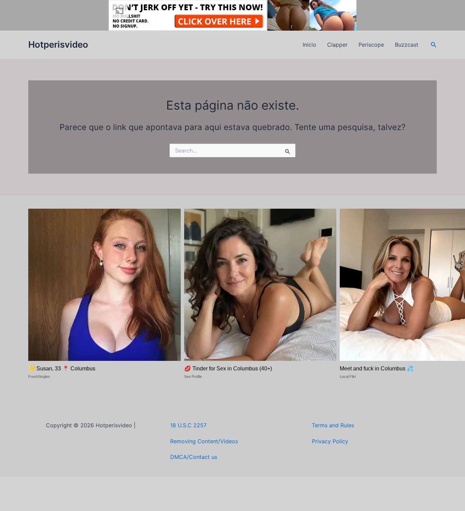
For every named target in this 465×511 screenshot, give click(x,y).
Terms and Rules (333, 425)
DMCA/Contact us (193, 456)
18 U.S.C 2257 (188, 425)
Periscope (371, 44)
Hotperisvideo (58, 44)
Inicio (309, 44)
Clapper (337, 44)
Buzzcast (406, 44)
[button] (434, 45)
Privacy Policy (330, 441)
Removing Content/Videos (204, 441)
